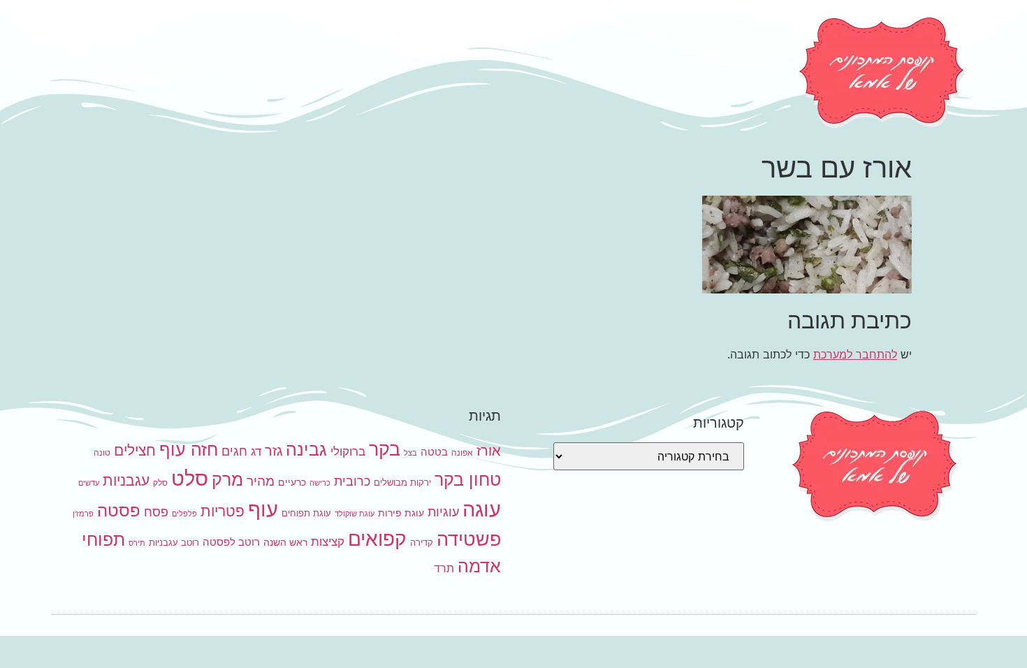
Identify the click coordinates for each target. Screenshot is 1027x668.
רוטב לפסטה (231, 542)
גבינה (306, 449)
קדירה (421, 542)
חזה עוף (188, 449)
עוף (263, 509)
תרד (444, 568)
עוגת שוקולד (354, 513)
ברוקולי (347, 451)
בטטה (434, 451)
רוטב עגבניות (174, 542)
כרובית (352, 480)
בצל (410, 453)
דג (256, 451)
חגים (234, 450)
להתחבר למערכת (855, 354)
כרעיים (292, 482)
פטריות (223, 511)
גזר (273, 450)
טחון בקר (468, 479)
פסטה (118, 510)
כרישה (319, 483)
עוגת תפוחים (306, 512)
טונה (102, 452)
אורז (488, 450)
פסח (156, 511)
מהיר (261, 481)
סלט (189, 478)
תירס (137, 543)
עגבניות (126, 480)
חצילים (135, 450)
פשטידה (469, 539)
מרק (227, 479)
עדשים (88, 483)
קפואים (377, 539)
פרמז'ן (83, 513)
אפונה (462, 452)
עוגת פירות (401, 512)
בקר (384, 448)
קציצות (327, 542)
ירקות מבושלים (402, 482)
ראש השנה (285, 542)
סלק (160, 482)
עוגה (481, 509)
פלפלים (184, 513)
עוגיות (443, 511)
